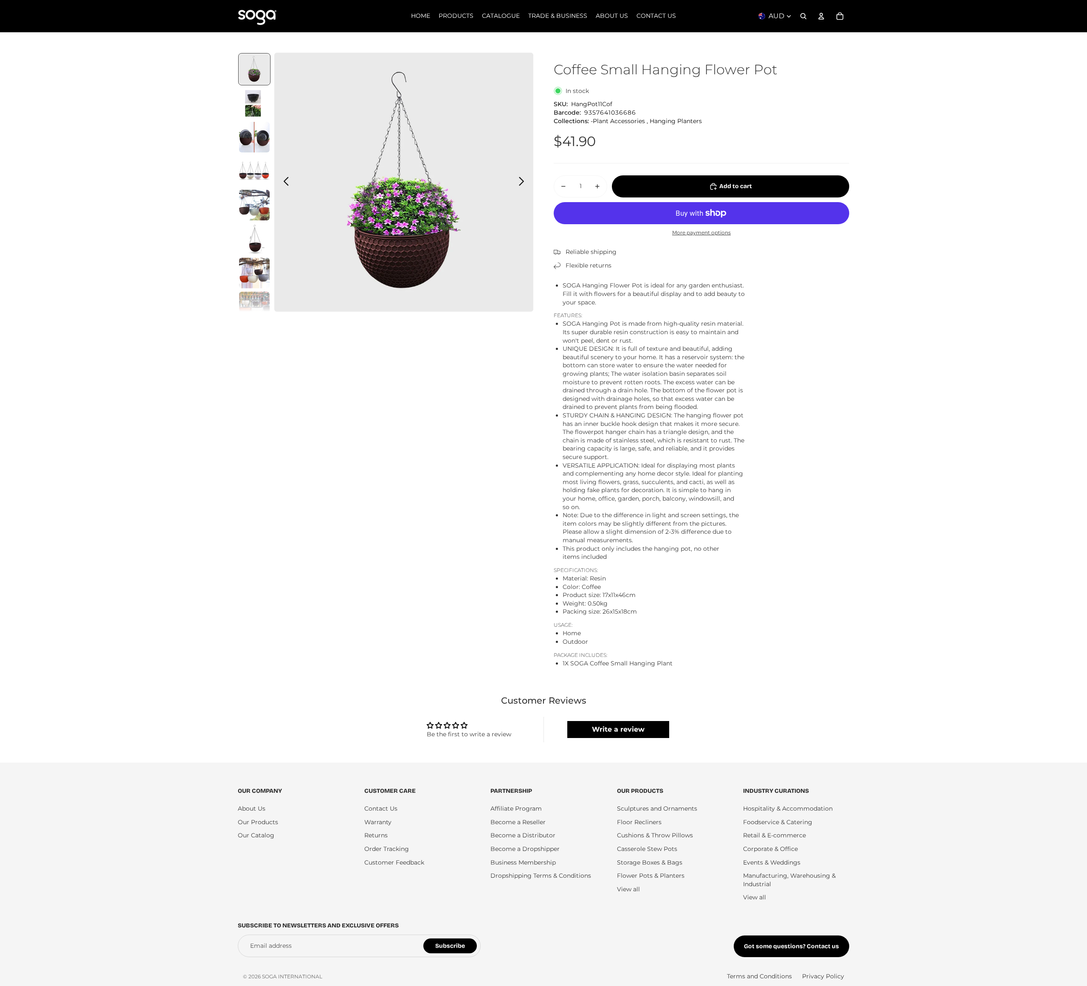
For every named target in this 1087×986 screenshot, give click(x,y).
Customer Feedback (394, 862)
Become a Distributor (522, 835)
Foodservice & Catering (777, 822)
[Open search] (803, 16)
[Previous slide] (283, 182)
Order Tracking (386, 849)
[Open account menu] (821, 16)
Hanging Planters (676, 121)
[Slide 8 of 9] (254, 307)
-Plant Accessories (618, 121)
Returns (376, 835)
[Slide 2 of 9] (254, 103)
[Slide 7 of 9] (254, 273)
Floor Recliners (639, 822)
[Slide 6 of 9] (254, 239)
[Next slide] (523, 182)
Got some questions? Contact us (791, 946)
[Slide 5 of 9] (254, 205)
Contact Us (380, 808)
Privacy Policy (823, 976)
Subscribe (450, 945)
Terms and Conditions (759, 976)
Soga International (292, 976)
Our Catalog (256, 835)
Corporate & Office (770, 849)
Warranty (377, 822)
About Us (251, 808)
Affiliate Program (516, 808)
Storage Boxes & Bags (649, 862)
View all (628, 889)
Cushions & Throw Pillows (655, 835)
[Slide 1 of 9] (254, 69)
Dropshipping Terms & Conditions (540, 875)
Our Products (258, 822)
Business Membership (523, 862)
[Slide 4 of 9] (254, 171)
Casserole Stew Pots (647, 849)
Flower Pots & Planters (650, 875)
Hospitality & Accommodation (788, 808)
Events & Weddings (771, 862)
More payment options (701, 233)
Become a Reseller (518, 822)
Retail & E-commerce (774, 835)
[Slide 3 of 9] (254, 137)
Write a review (618, 729)
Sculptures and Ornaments (657, 808)
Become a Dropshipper (525, 849)
